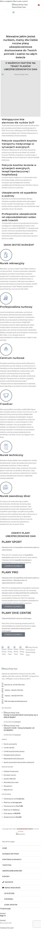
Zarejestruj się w (12, 817)
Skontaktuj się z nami (11, 782)
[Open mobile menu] (3, 6)
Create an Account (7, 928)
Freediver (6, 404)
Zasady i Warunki (10, 779)
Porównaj (8, 899)
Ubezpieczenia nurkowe (12, 755)
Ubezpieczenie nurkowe (15, 26)
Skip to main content (20, 1)
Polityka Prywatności (11, 771)
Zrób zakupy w (12, 813)
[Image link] (9, 669)
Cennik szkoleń (9, 748)
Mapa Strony (8, 790)
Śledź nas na (13, 802)
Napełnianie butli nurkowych (14, 758)
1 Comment (16, 722)
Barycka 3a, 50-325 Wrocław (14, 685)
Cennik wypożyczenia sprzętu (14, 751)
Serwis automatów (10, 744)
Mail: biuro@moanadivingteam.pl (15, 701)
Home (4, 26)
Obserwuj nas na (14, 799)
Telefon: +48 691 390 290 (13, 690)
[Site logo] (20, 6)
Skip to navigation (6, 1)
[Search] (40, 464)
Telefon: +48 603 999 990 (13, 696)
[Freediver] (6, 396)
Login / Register (10, 905)
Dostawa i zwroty (10, 775)
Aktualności (8, 786)
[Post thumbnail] (11, 712)
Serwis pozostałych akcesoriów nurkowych (19, 762)
